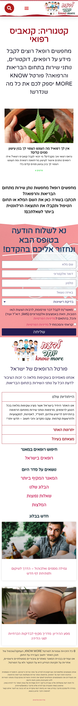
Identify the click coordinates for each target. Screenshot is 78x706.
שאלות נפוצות (39, 496)
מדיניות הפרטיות (45, 318)
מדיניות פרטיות (39, 700)
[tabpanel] (39, 413)
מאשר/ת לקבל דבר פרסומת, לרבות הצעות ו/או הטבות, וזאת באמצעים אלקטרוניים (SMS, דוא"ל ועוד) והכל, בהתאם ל (40, 314)
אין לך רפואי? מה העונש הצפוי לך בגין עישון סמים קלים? (39, 150)
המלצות (39, 504)
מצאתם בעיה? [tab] (63, 439)
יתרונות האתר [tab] (63, 430)
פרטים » (39, 170)
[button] (26, 8)
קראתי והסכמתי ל (49, 325)
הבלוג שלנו (39, 487)
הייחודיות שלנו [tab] (63, 397)
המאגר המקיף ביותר (39, 478)
